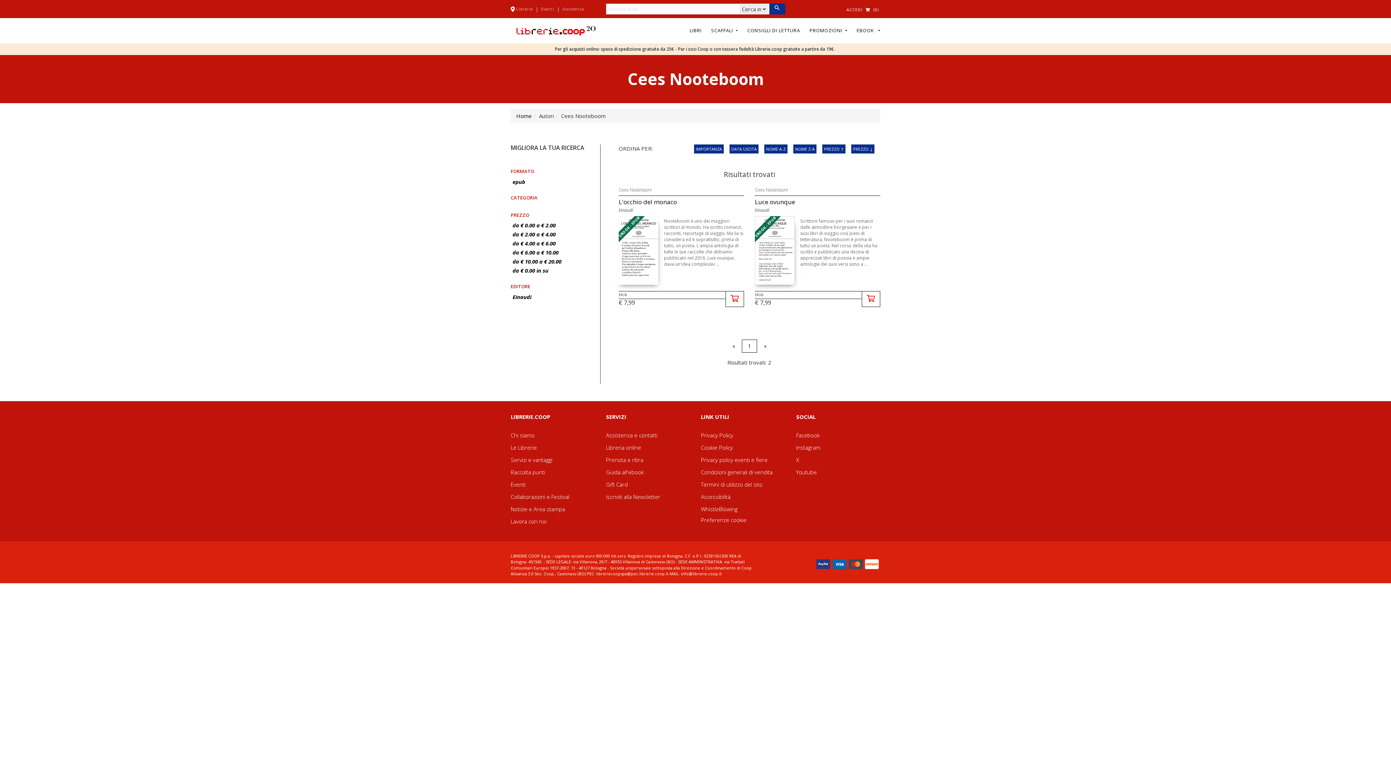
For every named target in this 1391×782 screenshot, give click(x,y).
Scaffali (723, 30)
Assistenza (573, 9)
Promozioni (827, 30)
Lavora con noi (529, 521)
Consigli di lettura (773, 30)
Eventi (547, 9)
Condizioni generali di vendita (737, 472)
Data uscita (744, 149)
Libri (696, 30)
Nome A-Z (776, 149)
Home (524, 115)
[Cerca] (777, 9)
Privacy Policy (717, 435)
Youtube (806, 472)
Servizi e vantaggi (531, 459)
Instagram (808, 447)
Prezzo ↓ (863, 149)
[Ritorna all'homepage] (556, 30)
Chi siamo (523, 435)
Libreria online (623, 447)
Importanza (709, 149)
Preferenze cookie (724, 520)
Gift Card (617, 484)
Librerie (524, 9)
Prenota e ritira (624, 459)
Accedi (854, 9)
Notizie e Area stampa (538, 509)
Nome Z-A (805, 149)
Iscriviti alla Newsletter (633, 496)
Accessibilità (716, 496)
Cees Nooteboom (635, 190)
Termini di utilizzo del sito (732, 484)
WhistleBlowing (719, 509)
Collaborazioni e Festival (540, 496)
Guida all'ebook (625, 472)
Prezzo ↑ (834, 149)
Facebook (808, 435)
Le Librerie (524, 447)
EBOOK (867, 30)
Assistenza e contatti (631, 435)
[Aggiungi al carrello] (735, 299)
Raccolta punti (528, 472)
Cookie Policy (717, 447)
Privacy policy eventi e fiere (734, 459)
